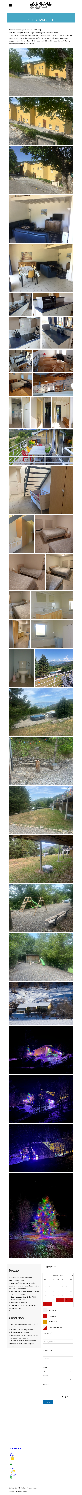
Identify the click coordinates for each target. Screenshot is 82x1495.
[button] (41, 72)
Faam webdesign (21, 1491)
